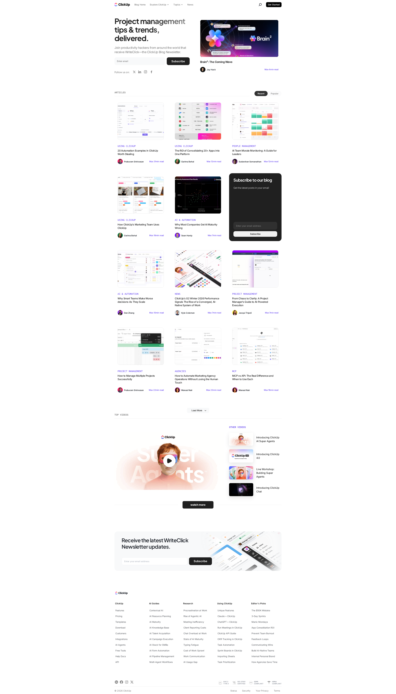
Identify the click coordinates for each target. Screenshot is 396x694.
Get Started (274, 4)
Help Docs (120, 656)
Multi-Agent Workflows (161, 662)
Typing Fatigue (191, 644)
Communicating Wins (262, 644)
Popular (274, 93)
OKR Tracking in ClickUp (229, 639)
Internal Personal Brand (263, 656)
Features (119, 610)
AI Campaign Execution (161, 639)
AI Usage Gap (190, 662)
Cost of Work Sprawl (193, 650)
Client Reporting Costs (194, 627)
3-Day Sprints (259, 616)
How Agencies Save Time (264, 662)
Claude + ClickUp (226, 616)
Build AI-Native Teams (263, 650)
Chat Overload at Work (195, 633)
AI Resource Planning (160, 616)
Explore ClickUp (158, 4)
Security (246, 690)
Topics (176, 4)
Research (188, 603)
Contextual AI (156, 610)
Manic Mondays (260, 622)
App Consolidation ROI (263, 627)
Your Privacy (262, 690)
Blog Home (140, 4)
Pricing (118, 616)
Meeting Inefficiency (193, 622)
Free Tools (120, 650)
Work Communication (194, 656)
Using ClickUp (224, 603)
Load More (197, 410)
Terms (277, 690)
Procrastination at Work (195, 610)
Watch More (197, 504)
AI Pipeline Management (161, 656)
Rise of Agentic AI (192, 616)
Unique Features (225, 610)
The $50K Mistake (261, 610)
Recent (261, 93)
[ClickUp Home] (121, 593)
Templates (120, 622)
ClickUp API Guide (226, 633)
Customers (120, 633)
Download (120, 627)
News (190, 4)
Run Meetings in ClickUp (229, 627)
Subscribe (178, 61)
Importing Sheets (226, 656)
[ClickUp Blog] (122, 5)
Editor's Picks (258, 603)
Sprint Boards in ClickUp (229, 650)
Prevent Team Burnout (263, 633)
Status (233, 690)
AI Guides (154, 603)
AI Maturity (155, 622)
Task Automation (226, 644)
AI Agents (120, 644)
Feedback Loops (260, 639)
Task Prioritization (226, 662)
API (117, 662)
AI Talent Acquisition (159, 633)
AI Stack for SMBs (158, 644)
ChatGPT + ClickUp (227, 622)
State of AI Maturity (193, 639)
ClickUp (119, 603)
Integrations (121, 639)
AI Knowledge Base (159, 627)
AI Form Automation (159, 650)
